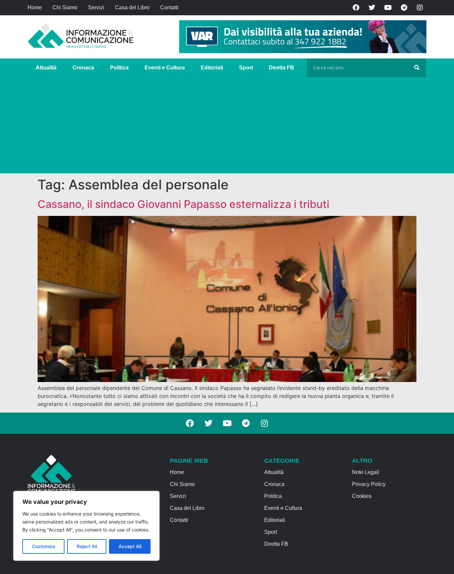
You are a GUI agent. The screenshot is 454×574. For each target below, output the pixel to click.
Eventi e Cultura (165, 67)
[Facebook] (356, 7)
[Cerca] (416, 67)
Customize (43, 546)
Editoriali (212, 67)
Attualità (46, 67)
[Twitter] (372, 7)
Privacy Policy (369, 484)
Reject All (87, 546)
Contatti (169, 7)
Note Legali (365, 472)
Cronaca (83, 67)
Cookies (362, 496)
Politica (119, 67)
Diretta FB (281, 67)
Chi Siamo (65, 7)
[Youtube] (388, 7)
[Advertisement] (227, 126)
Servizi (96, 7)
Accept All (130, 546)
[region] (86, 526)
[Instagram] (419, 7)
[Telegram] (403, 7)
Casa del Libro (132, 7)
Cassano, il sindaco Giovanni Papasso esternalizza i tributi (183, 204)
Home (35, 7)
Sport (246, 67)
